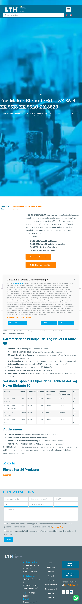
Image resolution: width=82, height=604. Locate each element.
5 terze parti (18, 283)
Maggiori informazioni (17, 323)
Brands (51, 593)
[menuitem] (66, 15)
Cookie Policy (25, 317)
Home (4, 113)
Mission (51, 571)
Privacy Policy (12, 317)
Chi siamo (51, 567)
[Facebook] (63, 592)
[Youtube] (71, 592)
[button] (74, 279)
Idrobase (16, 209)
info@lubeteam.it (71, 585)
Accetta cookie (66, 323)
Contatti (51, 598)
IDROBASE (7, 475)
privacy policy (57, 527)
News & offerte (51, 584)
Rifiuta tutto (48, 323)
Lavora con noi (51, 589)
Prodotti (51, 580)
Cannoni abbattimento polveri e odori (25, 113)
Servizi (51, 576)
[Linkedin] (67, 592)
